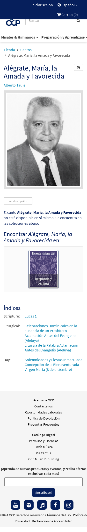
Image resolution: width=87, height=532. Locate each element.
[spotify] (29, 505)
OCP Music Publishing (43, 459)
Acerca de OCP (43, 400)
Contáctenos (43, 406)
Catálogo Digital (43, 435)
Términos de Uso (59, 515)
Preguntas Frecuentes (43, 424)
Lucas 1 (31, 316)
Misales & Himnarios (18, 37)
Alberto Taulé (14, 85)
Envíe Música (44, 447)
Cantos (26, 49)
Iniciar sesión (42, 4)
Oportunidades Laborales (43, 412)
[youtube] (15, 505)
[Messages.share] (78, 67)
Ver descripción (18, 201)
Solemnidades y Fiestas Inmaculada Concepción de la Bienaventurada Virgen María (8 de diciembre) (53, 364)
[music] (42, 505)
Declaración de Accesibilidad (52, 521)
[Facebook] (55, 505)
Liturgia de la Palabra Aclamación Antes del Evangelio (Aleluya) (51, 347)
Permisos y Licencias (43, 441)
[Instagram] (68, 505)
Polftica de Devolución (44, 418)
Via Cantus (43, 453)
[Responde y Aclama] (43, 268)
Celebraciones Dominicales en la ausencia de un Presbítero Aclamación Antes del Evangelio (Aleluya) (51, 333)
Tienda (9, 49)
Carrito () (69, 14)
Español (68, 4)
